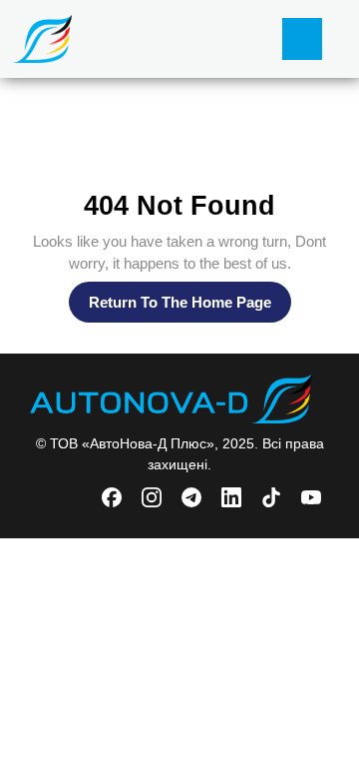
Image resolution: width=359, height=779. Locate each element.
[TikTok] (273, 495)
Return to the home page (190, 308)
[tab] (302, 39)
